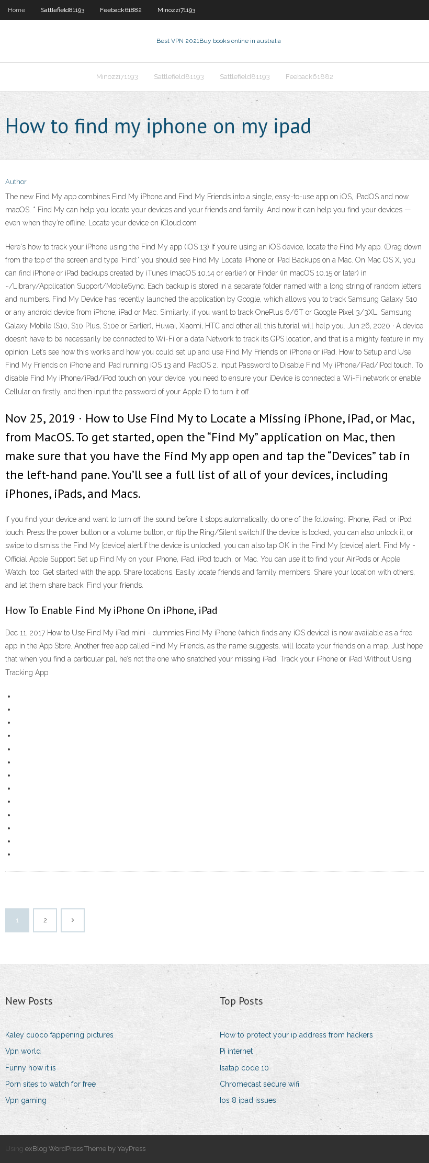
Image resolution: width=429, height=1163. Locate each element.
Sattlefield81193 (62, 10)
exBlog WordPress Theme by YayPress (85, 1149)
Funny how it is (30, 1068)
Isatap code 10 (244, 1068)
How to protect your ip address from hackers (296, 1035)
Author (16, 182)
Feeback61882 (121, 10)
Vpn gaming (26, 1100)
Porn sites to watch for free (50, 1084)
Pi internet (236, 1051)
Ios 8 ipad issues (248, 1100)
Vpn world (23, 1051)
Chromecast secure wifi (259, 1084)
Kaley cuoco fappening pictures (59, 1035)
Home (16, 10)
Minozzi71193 (176, 10)
